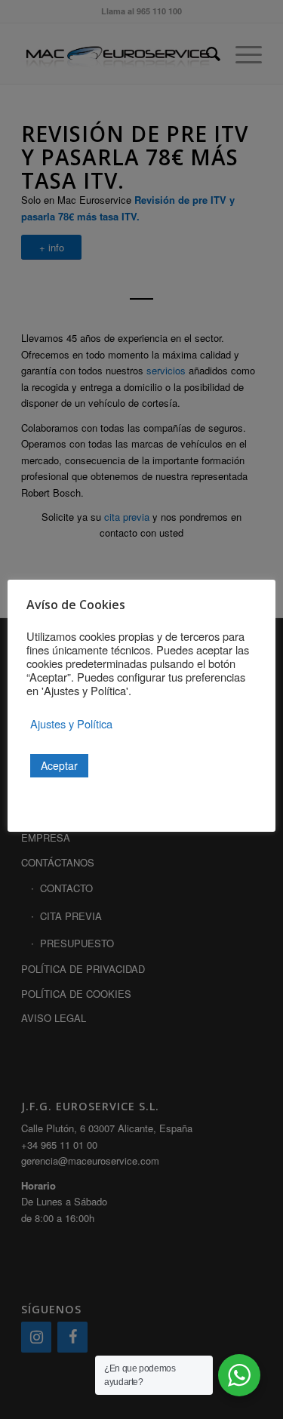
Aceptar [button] (59, 765)
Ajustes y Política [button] (71, 724)
